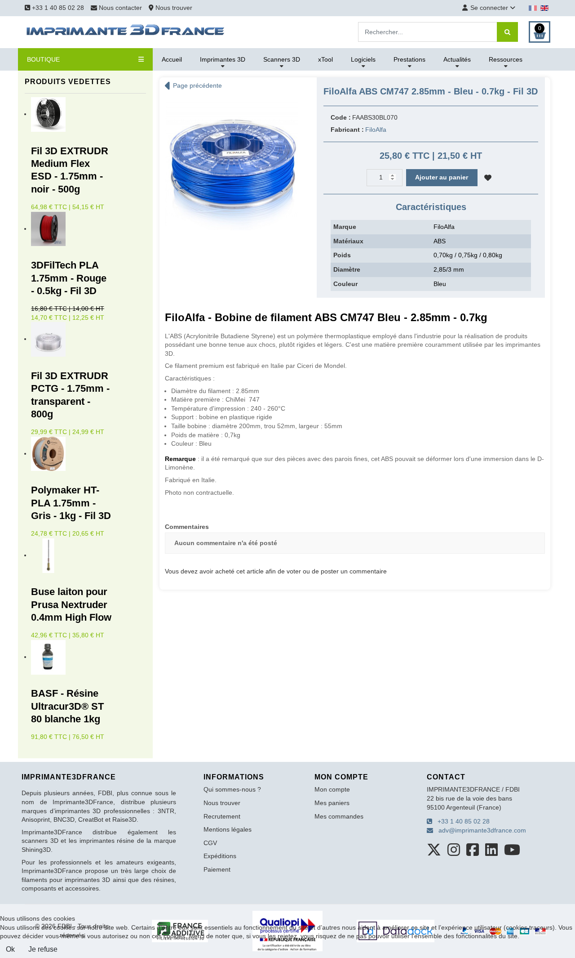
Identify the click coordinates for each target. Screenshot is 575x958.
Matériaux (348, 241)
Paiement (216, 869)
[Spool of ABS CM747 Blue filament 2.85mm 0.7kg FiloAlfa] (231, 164)
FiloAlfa (375, 129)
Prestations (409, 59)
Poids (342, 255)
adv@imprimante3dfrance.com (479, 830)
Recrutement (221, 816)
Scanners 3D (281, 59)
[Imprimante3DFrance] (126, 31)
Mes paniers (331, 802)
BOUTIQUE (43, 59)
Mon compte (332, 789)
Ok (10, 949)
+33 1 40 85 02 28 (57, 7)
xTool (325, 59)
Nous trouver (173, 7)
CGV (210, 842)
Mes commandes (338, 816)
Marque (344, 226)
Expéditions (219, 856)
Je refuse (43, 949)
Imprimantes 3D (222, 59)
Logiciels (363, 59)
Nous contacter (120, 7)
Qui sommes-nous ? (232, 789)
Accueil (172, 59)
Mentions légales (227, 829)
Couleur (345, 283)
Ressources (505, 59)
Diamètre (346, 269)
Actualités (457, 59)
